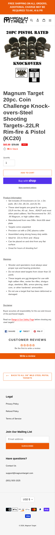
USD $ (26, 499)
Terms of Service (13, 418)
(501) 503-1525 (13, 480)
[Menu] (50, 20)
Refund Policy (12, 411)
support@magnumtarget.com (19, 473)
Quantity (6, 158)
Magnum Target (30, 525)
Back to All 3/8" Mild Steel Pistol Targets (30, 376)
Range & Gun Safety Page (22, 319)
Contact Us (11, 466)
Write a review (27, 356)
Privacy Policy (12, 404)
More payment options (27, 188)
